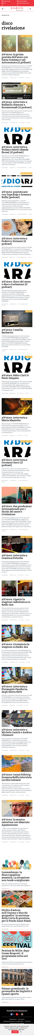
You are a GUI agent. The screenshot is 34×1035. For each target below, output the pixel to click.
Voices (4, 3)
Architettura (5, 984)
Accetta (15, 1031)
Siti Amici (21, 1019)
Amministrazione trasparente (13, 1021)
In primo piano (15, 756)
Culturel (22, 581)
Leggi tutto (21, 1029)
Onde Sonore (29, 36)
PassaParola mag (6, 1)
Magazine (22, 756)
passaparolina (5, 77)
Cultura (9, 801)
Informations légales (17, 1023)
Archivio (27, 1021)
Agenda (4, 946)
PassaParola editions (22, 1)
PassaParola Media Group (23, 3)
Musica (22, 36)
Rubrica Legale (11, 906)
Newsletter (13, 1019)
